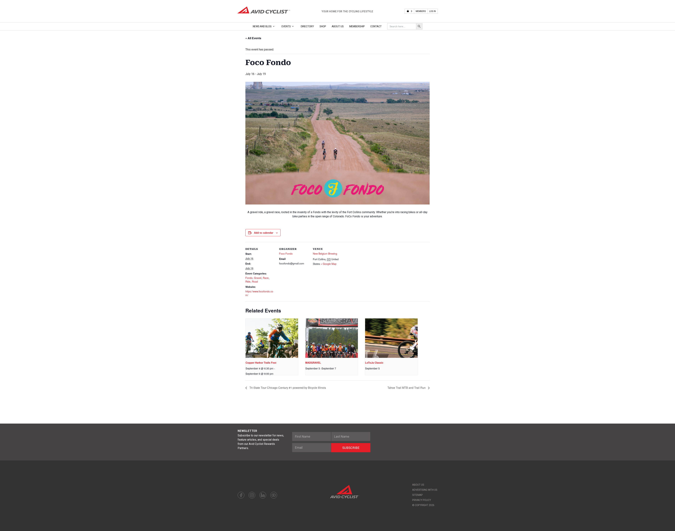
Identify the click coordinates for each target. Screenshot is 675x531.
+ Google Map (328, 264)
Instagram (252, 495)
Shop (323, 26)
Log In (432, 11)
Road (255, 281)
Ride (247, 281)
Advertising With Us (424, 489)
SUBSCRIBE (350, 448)
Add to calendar (263, 232)
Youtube (273, 495)
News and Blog (262, 26)
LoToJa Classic (374, 362)
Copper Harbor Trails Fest (261, 362)
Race (266, 278)
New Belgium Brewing (325, 253)
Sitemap (417, 495)
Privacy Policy (421, 500)
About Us (338, 26)
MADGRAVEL (313, 362)
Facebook (241, 495)
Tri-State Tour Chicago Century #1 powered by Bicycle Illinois (287, 388)
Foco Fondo (286, 253)
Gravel (257, 278)
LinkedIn (262, 495)
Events (286, 26)
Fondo (249, 278)
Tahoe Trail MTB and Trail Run (406, 388)
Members (421, 11)
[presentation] (272, 338)
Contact (376, 26)
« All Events (253, 38)
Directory (307, 26)
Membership (357, 26)
